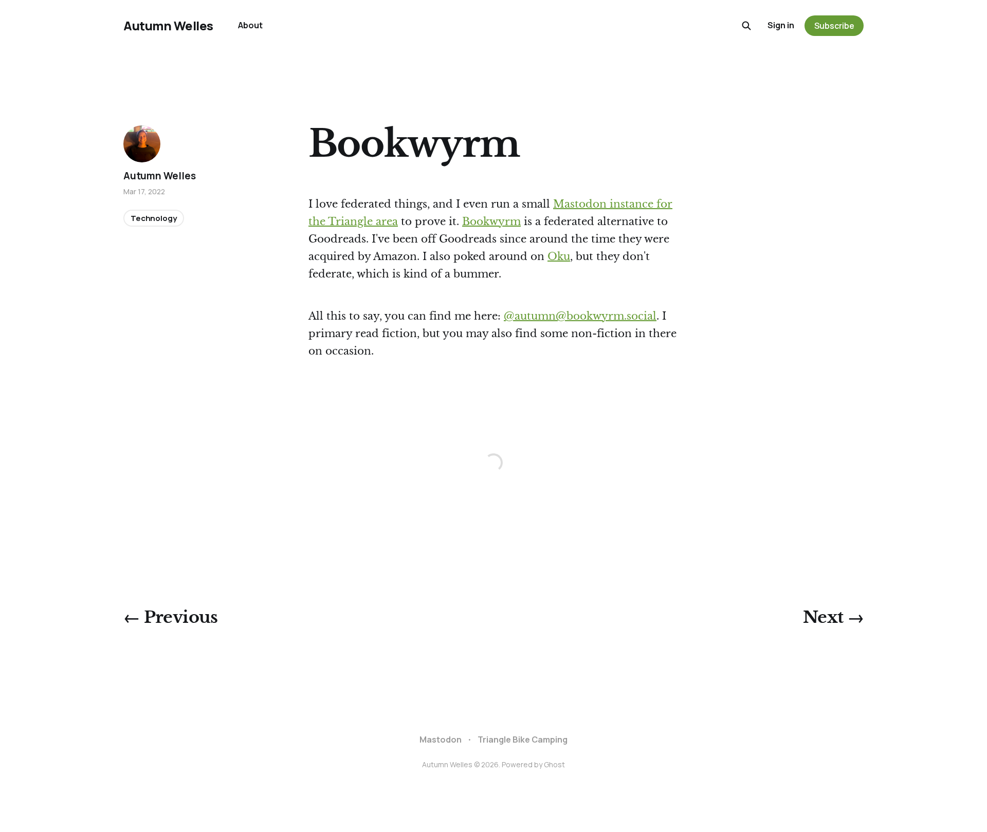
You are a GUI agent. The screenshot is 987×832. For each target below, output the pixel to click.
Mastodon (440, 739)
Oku (558, 256)
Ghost (554, 764)
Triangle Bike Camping (523, 739)
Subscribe (834, 25)
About (250, 25)
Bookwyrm (491, 221)
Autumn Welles (168, 26)
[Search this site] (746, 25)
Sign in (780, 25)
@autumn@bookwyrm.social (580, 316)
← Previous (170, 617)
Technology (154, 218)
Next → (833, 617)
